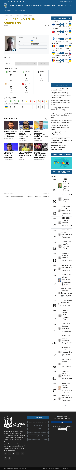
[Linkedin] (27, 29)
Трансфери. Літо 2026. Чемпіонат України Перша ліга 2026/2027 (61, 121)
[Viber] (18, 29)
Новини (51, 468)
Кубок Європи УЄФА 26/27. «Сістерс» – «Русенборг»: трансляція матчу (59, 147)
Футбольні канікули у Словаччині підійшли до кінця (61, 96)
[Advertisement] (26, 176)
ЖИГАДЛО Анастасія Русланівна (38, 196)
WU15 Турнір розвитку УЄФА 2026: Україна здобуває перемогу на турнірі (61, 102)
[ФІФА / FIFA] (38, 429)
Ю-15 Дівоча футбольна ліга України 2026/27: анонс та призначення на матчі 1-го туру (61, 109)
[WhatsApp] (22, 29)
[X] (17, 1)
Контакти (65, 468)
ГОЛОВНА (11, 5)
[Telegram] (11, 1)
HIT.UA (59, 428)
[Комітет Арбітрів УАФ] (38, 436)
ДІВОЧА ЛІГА (61, 5)
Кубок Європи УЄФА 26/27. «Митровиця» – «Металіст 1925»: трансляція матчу (61, 140)
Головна (45, 468)
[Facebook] (5, 1)
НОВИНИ (28, 5)
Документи (58, 468)
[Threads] (23, 1)
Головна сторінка (8, 15)
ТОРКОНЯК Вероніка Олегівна (13, 196)
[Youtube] (20, 1)
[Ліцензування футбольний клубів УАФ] (38, 439)
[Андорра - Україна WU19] (61, 60)
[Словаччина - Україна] (61, 31)
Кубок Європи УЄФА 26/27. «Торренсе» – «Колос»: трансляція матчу (59, 134)
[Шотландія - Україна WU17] (61, 38)
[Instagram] (8, 1)
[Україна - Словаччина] (61, 53)
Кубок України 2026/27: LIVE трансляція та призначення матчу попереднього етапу (59, 90)
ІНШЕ (15, 11)
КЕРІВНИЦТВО (19, 5)
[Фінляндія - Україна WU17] (61, 24)
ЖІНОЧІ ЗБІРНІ (37, 5)
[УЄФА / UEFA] (38, 425)
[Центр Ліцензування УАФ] (38, 432)
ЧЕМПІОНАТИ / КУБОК (49, 5)
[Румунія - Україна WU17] (61, 46)
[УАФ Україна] (38, 422)
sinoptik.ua (68, 426)
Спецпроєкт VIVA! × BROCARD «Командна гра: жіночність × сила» (60, 127)
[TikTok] (14, 1)
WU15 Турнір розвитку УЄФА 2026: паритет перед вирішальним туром (61, 115)
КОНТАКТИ (22, 11)
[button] (70, 5)
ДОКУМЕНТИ (8, 11)
